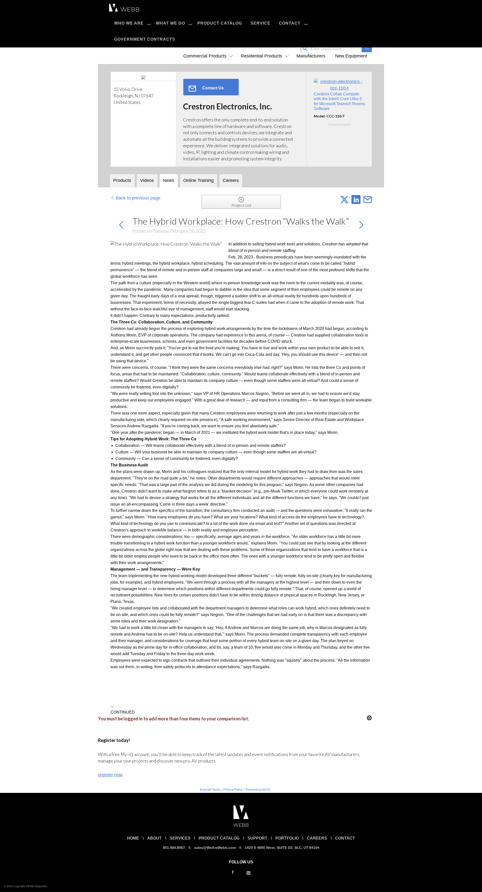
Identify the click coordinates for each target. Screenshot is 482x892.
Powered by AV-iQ (258, 789)
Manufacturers (310, 55)
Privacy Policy (233, 789)
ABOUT (154, 838)
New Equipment (351, 55)
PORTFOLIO (287, 838)
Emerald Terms (210, 789)
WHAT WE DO (170, 23)
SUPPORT (257, 838)
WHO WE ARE (129, 23)
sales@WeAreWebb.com (215, 848)
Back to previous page (137, 197)
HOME (133, 838)
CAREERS (317, 838)
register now (110, 774)
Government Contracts (144, 39)
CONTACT (289, 23)
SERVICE (260, 23)
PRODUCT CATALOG (219, 23)
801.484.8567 (174, 848)
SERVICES (180, 838)
